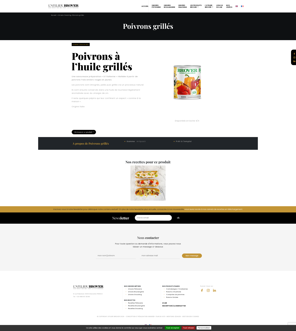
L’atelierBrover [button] (208, 6)
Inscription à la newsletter (174, 306)
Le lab (164, 303)
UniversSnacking (182, 6)
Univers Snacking (64, 15)
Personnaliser (204, 327)
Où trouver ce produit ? (84, 132)
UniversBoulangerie (169, 6)
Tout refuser (188, 327)
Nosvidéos (229, 6)
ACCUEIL (145, 6)
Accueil (53, 15)
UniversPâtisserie (156, 6)
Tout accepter (172, 327)
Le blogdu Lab (219, 6)
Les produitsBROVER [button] (196, 6)
